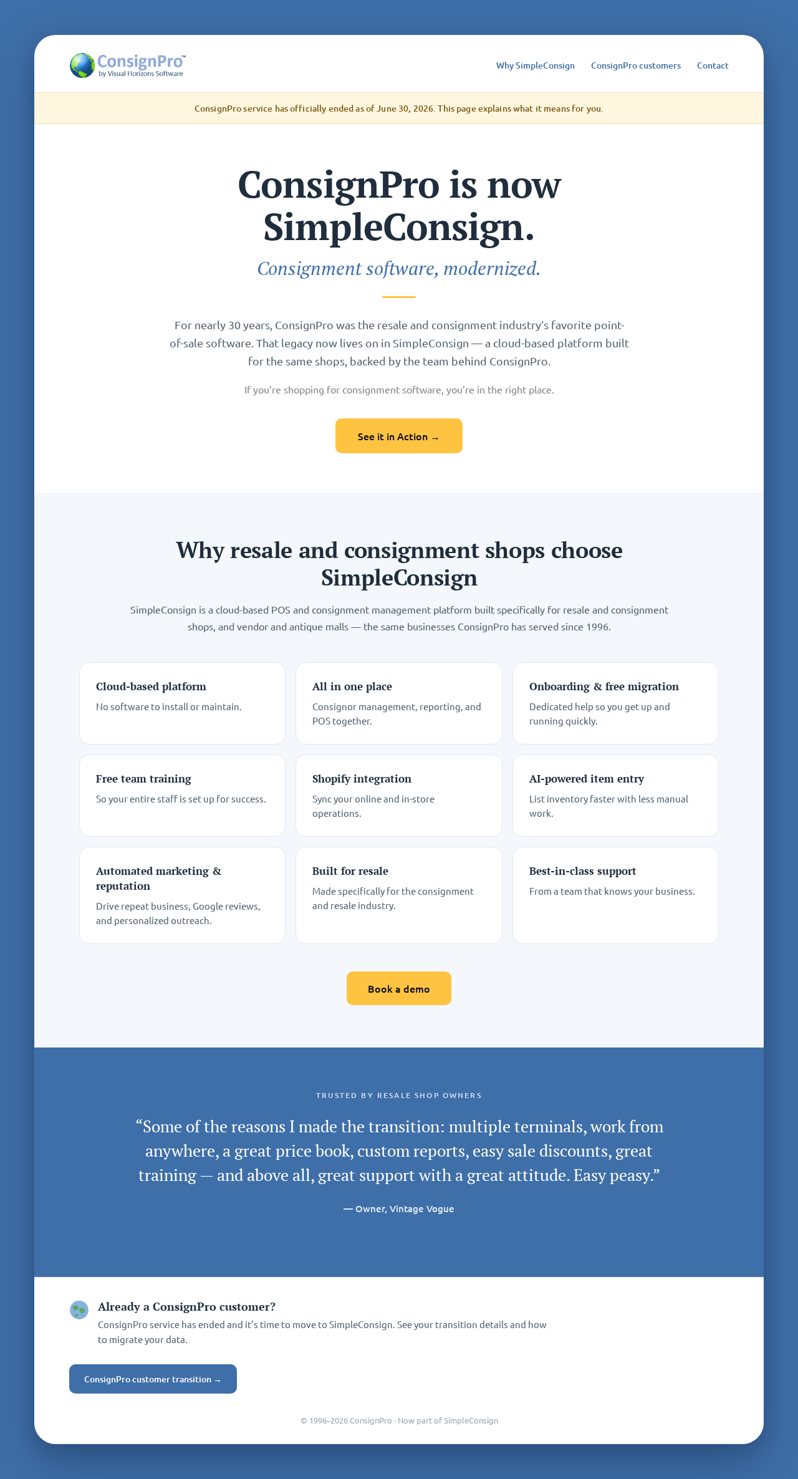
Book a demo (399, 988)
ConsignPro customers (636, 65)
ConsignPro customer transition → (153, 1379)
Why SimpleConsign (535, 65)
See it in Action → (399, 436)
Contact (713, 65)
